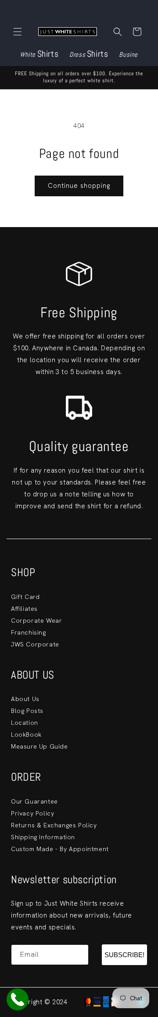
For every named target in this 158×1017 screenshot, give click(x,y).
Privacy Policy (32, 813)
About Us (25, 699)
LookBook (26, 734)
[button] (17, 31)
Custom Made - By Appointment (60, 849)
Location (24, 723)
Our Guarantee (34, 801)
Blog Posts (27, 711)
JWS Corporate (35, 644)
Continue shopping (79, 185)
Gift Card (25, 597)
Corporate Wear (36, 620)
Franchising (28, 632)
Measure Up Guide (39, 746)
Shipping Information (43, 837)
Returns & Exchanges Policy (54, 825)
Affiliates (24, 609)
